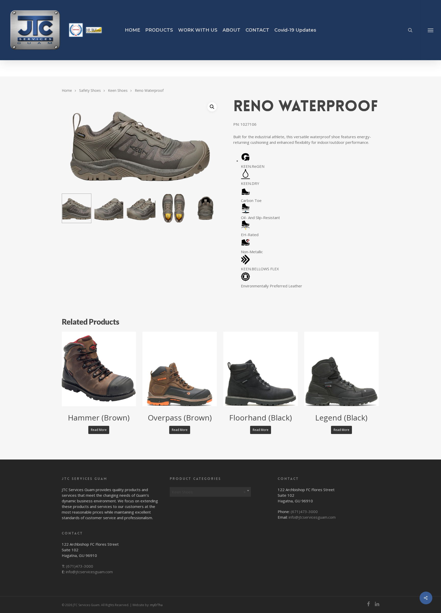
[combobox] (210, 490)
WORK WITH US (197, 30)
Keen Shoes (118, 90)
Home (67, 90)
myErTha (156, 605)
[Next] (211, 209)
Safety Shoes (90, 90)
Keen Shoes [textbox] (209, 491)
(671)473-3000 (79, 566)
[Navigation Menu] (430, 30)
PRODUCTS (159, 30)
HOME (132, 30)
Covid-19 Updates (295, 30)
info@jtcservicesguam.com (89, 571)
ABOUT (231, 30)
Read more (99, 430)
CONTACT (257, 30)
